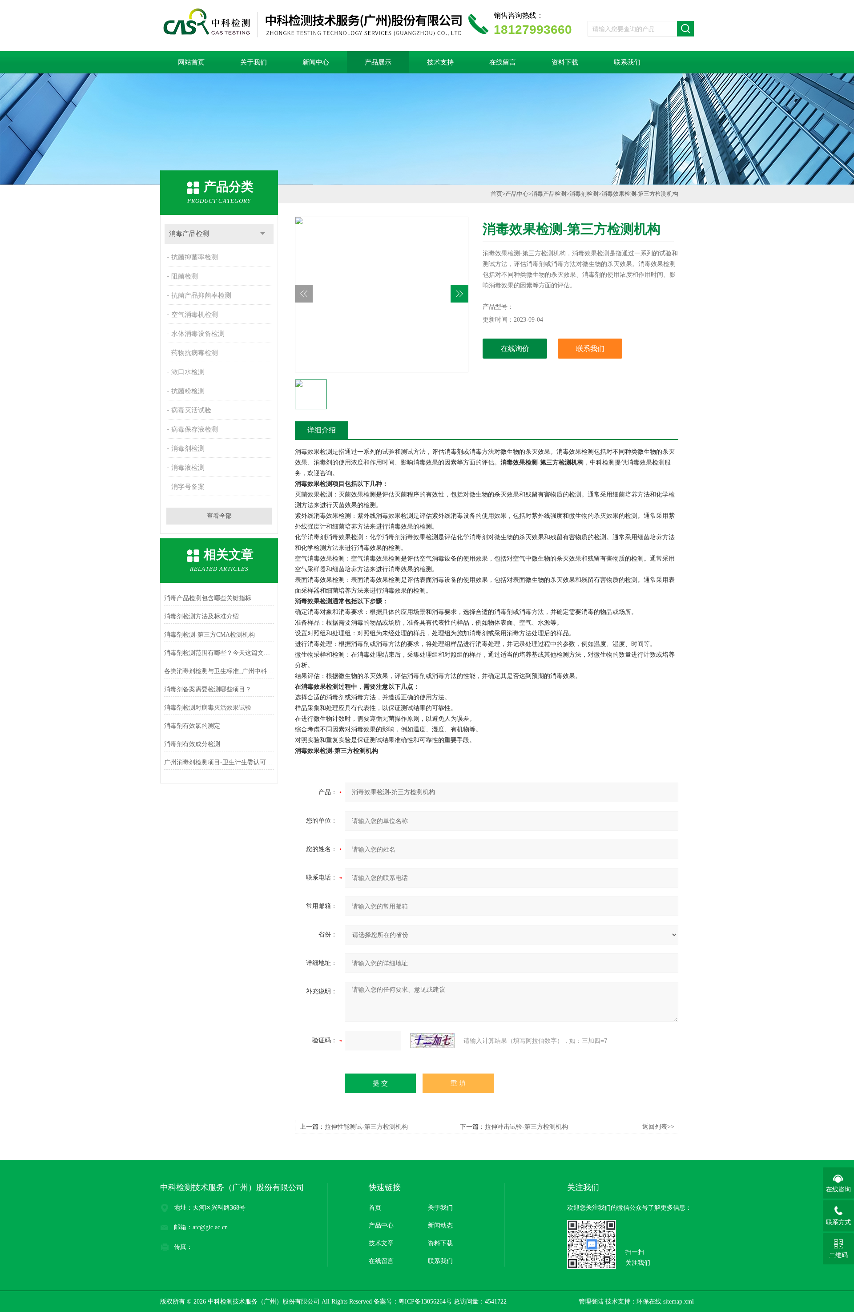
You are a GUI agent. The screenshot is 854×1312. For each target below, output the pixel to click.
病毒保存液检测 (194, 429)
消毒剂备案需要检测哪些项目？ (207, 689)
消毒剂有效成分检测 (192, 744)
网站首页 (191, 62)
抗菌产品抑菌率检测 (201, 295)
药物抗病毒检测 (194, 352)
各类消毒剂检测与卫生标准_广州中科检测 (219, 671)
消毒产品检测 (189, 233)
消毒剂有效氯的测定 (192, 726)
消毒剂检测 (188, 448)
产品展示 (378, 62)
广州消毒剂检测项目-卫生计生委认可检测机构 (219, 762)
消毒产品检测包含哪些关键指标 (207, 598)
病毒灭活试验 (191, 410)
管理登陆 (591, 1301)
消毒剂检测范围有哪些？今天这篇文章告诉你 (219, 653)
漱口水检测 (188, 371)
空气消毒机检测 (194, 314)
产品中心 (516, 193)
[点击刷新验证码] (432, 1040)
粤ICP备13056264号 (425, 1301)
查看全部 (219, 516)
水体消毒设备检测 (198, 333)
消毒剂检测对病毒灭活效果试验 (207, 707)
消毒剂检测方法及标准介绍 (201, 616)
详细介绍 (321, 430)
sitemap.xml (678, 1301)
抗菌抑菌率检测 (194, 257)
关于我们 (253, 62)
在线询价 (515, 348)
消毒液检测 (188, 467)
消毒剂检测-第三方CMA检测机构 (209, 634)
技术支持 (440, 62)
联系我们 (627, 62)
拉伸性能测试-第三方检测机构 (366, 1126)
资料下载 (565, 62)
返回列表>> (658, 1126)
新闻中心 (315, 62)
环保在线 (648, 1301)
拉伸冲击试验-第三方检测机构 (526, 1126)
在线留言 (502, 62)
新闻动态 (440, 1225)
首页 (496, 193)
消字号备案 (188, 486)
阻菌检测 (184, 276)
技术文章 (381, 1243)
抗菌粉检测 (188, 391)
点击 (263, 234)
